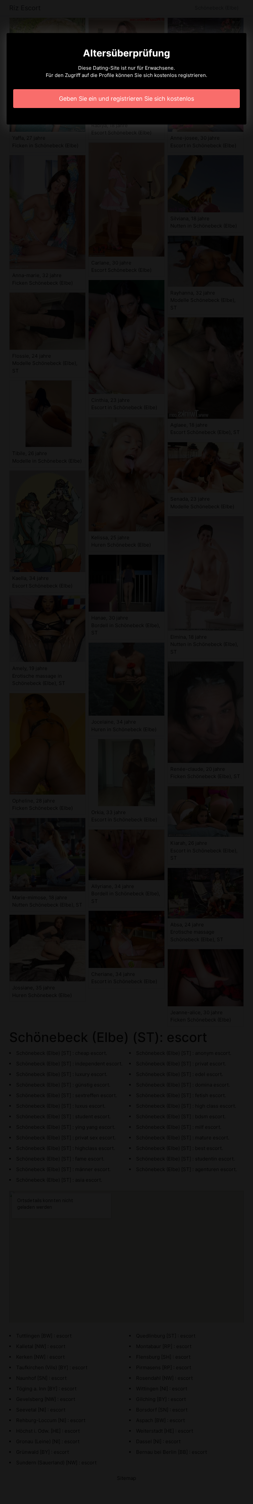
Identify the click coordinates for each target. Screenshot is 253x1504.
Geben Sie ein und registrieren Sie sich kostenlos (126, 98)
